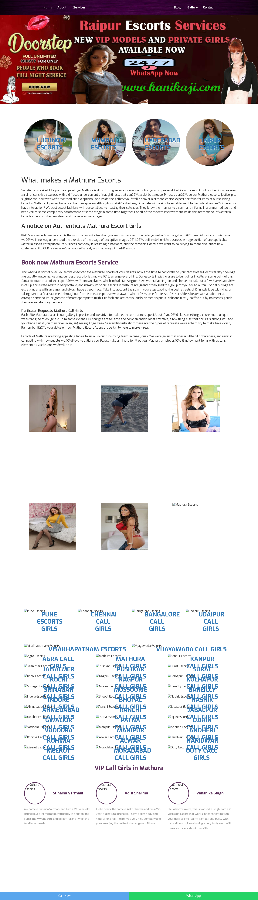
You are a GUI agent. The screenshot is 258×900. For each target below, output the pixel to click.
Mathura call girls (130, 662)
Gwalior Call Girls (58, 723)
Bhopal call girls (130, 703)
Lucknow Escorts (51, 143)
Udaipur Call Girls (211, 621)
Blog (177, 7)
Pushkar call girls (130, 672)
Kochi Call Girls (58, 683)
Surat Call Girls (202, 672)
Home (47, 7)
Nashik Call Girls (202, 703)
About (61, 7)
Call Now (64, 896)
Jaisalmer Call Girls (58, 672)
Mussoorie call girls (130, 693)
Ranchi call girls (130, 713)
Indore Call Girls (58, 703)
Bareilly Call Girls (202, 693)
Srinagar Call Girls (58, 693)
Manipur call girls (130, 733)
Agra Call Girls (58, 662)
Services (79, 7)
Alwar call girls (130, 744)
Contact (209, 7)
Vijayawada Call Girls (191, 649)
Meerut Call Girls (58, 754)
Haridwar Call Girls (202, 744)
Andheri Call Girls (202, 733)
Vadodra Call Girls (58, 733)
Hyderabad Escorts (162, 143)
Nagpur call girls (130, 683)
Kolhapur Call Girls (202, 683)
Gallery (192, 7)
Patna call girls (130, 723)
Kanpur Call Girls (202, 662)
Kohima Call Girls (58, 744)
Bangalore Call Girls (162, 621)
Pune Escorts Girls (50, 621)
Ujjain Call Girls (202, 723)
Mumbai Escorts (103, 143)
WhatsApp (193, 896)
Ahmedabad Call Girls (60, 713)
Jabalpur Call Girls (202, 713)
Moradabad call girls (132, 754)
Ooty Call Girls (201, 754)
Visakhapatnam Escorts (87, 649)
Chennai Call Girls (104, 621)
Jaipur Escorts (211, 143)
